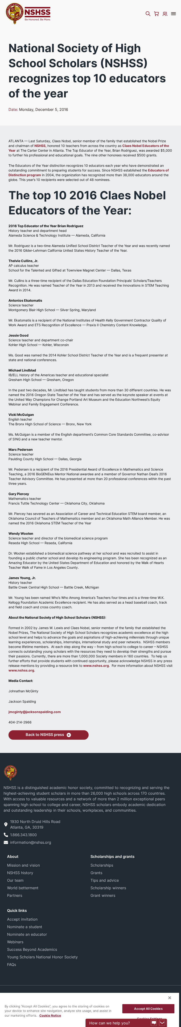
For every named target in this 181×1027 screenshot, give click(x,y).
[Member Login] (165, 14)
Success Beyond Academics (32, 949)
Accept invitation (22, 919)
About (12, 856)
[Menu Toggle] (173, 14)
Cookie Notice (50, 1015)
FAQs (11, 964)
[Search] (148, 14)
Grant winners (102, 895)
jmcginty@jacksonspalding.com (34, 712)
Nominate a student (24, 926)
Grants (96, 872)
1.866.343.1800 (23, 834)
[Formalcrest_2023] (10, 772)
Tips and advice (104, 880)
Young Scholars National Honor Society (42, 957)
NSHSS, (40, 146)
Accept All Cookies (148, 1008)
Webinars (15, 941)
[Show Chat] (154, 1023)
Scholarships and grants (112, 856)
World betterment (22, 887)
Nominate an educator (27, 934)
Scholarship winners (108, 887)
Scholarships (101, 865)
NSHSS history (20, 872)
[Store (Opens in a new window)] (156, 14)
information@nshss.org (30, 842)
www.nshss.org (96, 666)
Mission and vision (23, 865)
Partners (14, 895)
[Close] (169, 997)
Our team (15, 880)
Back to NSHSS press (45, 734)
